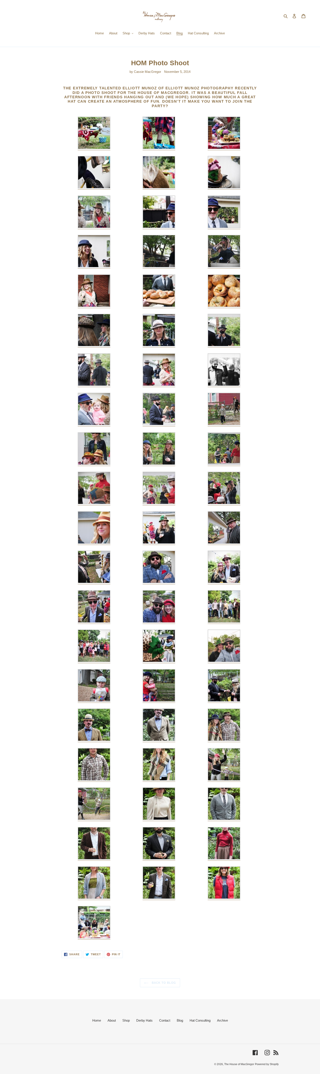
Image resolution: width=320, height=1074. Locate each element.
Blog (180, 1020)
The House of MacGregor (239, 1064)
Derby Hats (144, 1020)
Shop (126, 1020)
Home (96, 1020)
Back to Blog (163, 982)
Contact (164, 1020)
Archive (222, 1020)
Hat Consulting (200, 1020)
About (112, 1020)
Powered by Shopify (267, 1064)
